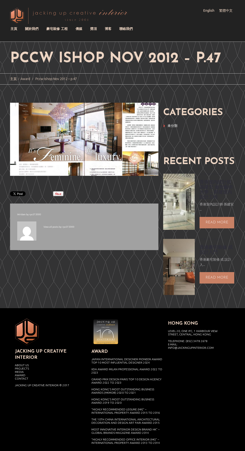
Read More (217, 222)
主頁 (13, 79)
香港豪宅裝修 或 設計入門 (216, 250)
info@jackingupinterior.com (191, 347)
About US (22, 365)
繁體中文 (226, 10)
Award (25, 79)
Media (19, 371)
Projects (22, 368)
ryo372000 (35, 214)
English (208, 10)
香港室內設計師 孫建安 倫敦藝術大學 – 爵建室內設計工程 (216, 190)
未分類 (172, 126)
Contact (21, 378)
